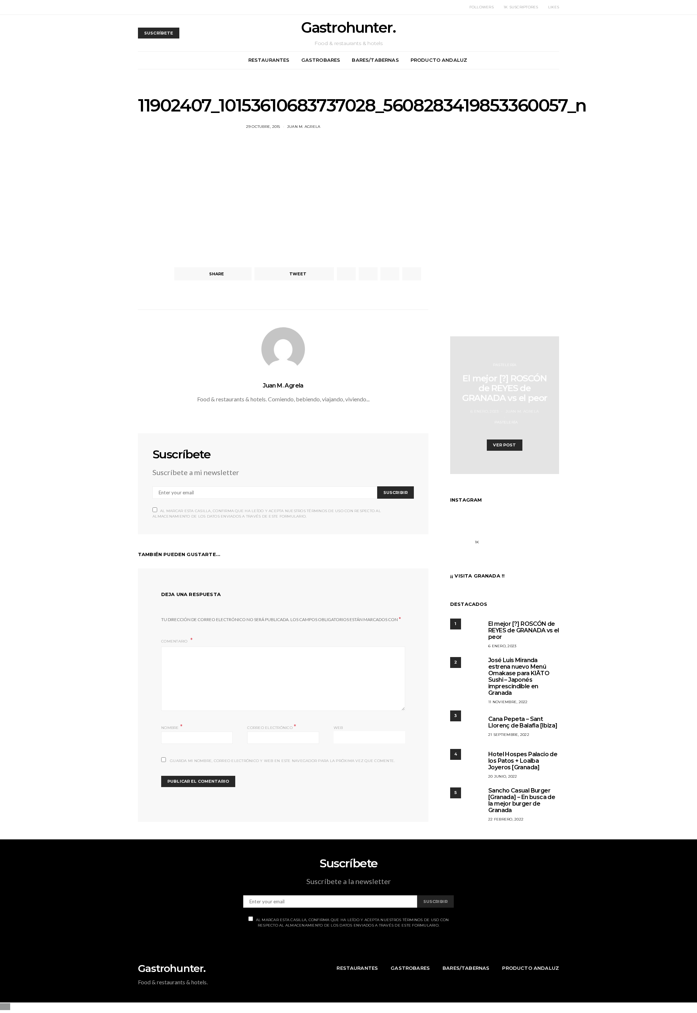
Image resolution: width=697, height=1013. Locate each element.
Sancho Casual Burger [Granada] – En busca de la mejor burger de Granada (521, 800)
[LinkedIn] (532, 538)
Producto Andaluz (439, 60)
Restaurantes (269, 60)
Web (338, 727)
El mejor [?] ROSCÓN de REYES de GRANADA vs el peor (504, 388)
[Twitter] (514, 538)
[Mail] (550, 538)
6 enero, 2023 (484, 411)
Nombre (172, 727)
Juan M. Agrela (304, 126)
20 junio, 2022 (502, 776)
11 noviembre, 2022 (508, 702)
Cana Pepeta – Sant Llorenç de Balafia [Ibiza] (522, 722)
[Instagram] (458, 538)
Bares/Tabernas (375, 60)
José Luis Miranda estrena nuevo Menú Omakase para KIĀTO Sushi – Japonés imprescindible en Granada (518, 676)
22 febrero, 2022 (505, 819)
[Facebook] (495, 538)
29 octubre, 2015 (263, 126)
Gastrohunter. (348, 27)
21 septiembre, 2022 (508, 734)
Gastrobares (321, 60)
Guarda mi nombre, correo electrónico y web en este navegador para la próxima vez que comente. (282, 760)
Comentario (175, 641)
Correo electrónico (271, 727)
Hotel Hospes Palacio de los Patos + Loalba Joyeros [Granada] (522, 761)
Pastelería (505, 364)
